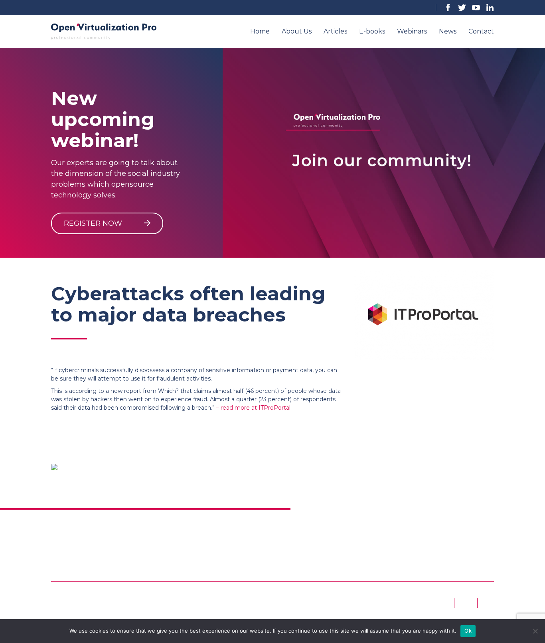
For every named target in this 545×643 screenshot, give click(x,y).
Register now (94, 223)
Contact (481, 31)
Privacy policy (284, 527)
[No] (535, 631)
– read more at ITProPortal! (254, 407)
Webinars (412, 31)
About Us (297, 31)
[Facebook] (448, 7)
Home (260, 31)
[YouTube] (476, 7)
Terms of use (173, 527)
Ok (468, 630)
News (447, 31)
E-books (372, 31)
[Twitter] (462, 7)
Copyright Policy (399, 527)
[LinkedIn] (490, 7)
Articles (335, 31)
